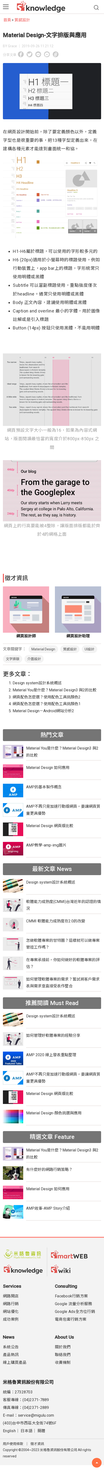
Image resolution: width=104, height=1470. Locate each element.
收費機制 (63, 1362)
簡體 (41, 1431)
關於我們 (63, 1347)
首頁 (7, 20)
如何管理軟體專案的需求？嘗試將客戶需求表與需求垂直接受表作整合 (63, 983)
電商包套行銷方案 (70, 1319)
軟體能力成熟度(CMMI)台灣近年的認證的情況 (63, 905)
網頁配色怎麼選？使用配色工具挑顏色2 (47, 697)
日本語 (26, 1431)
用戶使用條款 (13, 1444)
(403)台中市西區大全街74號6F (30, 1423)
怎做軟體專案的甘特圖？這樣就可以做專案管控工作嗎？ (63, 944)
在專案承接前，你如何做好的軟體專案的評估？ (63, 963)
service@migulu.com (36, 1415)
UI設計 (89, 649)
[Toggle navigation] (6, 7)
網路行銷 (11, 1304)
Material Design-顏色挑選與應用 (54, 1113)
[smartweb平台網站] (70, 1254)
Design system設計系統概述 (37, 683)
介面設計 (34, 659)
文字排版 (12, 659)
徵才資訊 (37, 1444)
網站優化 (11, 1311)
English (9, 1431)
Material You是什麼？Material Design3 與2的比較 (55, 690)
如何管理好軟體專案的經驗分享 (53, 1035)
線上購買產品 (15, 1362)
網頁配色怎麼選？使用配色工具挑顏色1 (47, 704)
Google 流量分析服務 (73, 1304)
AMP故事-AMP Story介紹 (48, 1208)
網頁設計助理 (78, 636)
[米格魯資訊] (23, 1254)
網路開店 (11, 1296)
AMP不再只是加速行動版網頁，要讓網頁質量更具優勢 (63, 810)
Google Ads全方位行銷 (75, 1311)
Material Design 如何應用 (47, 767)
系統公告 (11, 1347)
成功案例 (11, 1319)
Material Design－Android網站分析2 (43, 711)
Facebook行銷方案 (71, 1296)
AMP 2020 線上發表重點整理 (51, 1055)
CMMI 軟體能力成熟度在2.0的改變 (55, 921)
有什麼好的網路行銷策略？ (49, 1169)
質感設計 (22, 20)
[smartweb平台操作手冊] (70, 1268)
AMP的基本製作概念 (44, 787)
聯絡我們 (63, 1354)
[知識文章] (23, 1268)
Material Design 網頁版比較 (49, 825)
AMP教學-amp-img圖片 (46, 845)
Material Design (43, 649)
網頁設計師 (26, 636)
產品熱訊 (11, 1354)
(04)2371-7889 (35, 1400)
